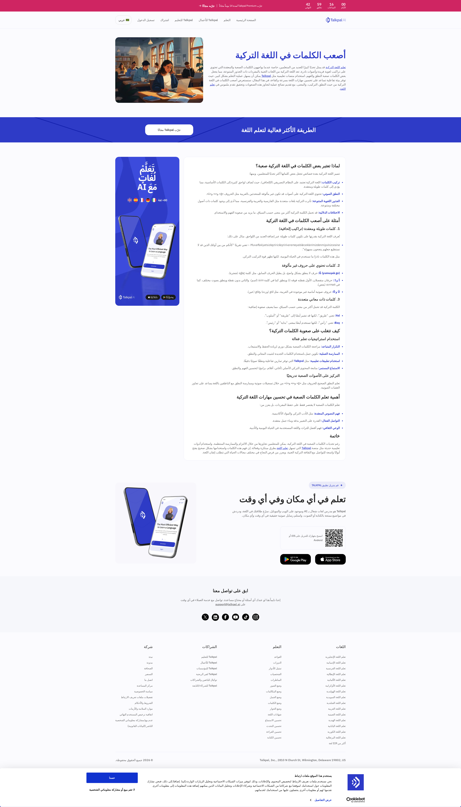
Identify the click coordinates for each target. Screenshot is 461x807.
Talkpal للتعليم (184, 20)
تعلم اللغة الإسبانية (336, 662)
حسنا (112, 777)
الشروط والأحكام (144, 703)
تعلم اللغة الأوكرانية (335, 685)
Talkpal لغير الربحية (206, 674)
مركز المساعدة (145, 685)
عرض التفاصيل (323, 799)
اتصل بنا (148, 680)
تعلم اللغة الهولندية (336, 691)
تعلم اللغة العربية (337, 708)
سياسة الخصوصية (143, 691)
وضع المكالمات (273, 691)
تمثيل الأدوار (275, 668)
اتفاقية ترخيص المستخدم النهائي (136, 714)
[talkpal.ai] (336, 20)
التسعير (149, 674)
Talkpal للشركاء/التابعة (204, 685)
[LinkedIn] (215, 617)
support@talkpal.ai (227, 604)
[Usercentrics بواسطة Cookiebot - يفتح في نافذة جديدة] (356, 800)
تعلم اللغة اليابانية (337, 726)
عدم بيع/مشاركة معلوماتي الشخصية (134, 720)
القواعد (277, 656)
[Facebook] (225, 617)
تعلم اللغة (282, 448)
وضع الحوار (275, 708)
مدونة (150, 662)
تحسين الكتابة (274, 737)
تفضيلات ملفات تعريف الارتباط (137, 697)
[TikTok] (245, 617)
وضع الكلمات (274, 703)
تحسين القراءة (273, 731)
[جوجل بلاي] (295, 559)
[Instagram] (255, 617)
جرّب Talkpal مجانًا (169, 130)
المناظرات (276, 680)
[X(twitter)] (205, 617)
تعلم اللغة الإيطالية (336, 674)
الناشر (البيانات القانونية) (140, 726)
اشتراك (164, 20)
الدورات (277, 662)
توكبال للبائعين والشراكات (203, 680)
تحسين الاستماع (273, 720)
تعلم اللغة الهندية (337, 720)
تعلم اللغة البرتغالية (336, 737)
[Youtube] (235, 617)
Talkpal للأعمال (208, 20)
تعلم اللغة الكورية (337, 731)
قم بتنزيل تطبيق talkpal (325, 485)
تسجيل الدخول (146, 20)
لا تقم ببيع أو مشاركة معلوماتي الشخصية (112, 789)
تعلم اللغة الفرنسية (336, 668)
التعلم (227, 20)
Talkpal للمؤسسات (206, 668)
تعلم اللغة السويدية (336, 697)
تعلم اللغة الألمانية (336, 680)
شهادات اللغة (274, 714)
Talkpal (266, 76)
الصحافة (148, 668)
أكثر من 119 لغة (337, 743)
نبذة (151, 656)
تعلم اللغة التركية (336, 67)
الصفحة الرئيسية (246, 20)
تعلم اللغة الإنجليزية (335, 656)
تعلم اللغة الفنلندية (336, 703)
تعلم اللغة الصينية (337, 714)
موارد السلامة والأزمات (141, 708)
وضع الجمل (275, 697)
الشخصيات (275, 674)
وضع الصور (275, 685)
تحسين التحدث (273, 726)
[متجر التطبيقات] (330, 559)
